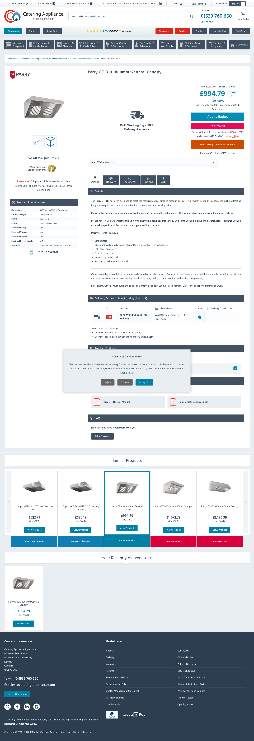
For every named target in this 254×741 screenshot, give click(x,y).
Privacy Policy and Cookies (191, 691)
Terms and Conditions (117, 677)
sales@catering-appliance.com (31, 684)
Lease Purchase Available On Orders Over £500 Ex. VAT (130, 3)
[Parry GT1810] (44, 107)
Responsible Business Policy (191, 684)
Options (125, 382)
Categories (13, 31)
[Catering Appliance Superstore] (33, 16)
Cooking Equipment (40, 58)
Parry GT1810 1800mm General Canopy (23, 603)
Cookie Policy (127, 372)
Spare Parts (52, 31)
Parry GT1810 (114, 58)
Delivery (111, 182)
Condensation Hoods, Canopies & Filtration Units (70, 58)
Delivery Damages (186, 664)
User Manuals (113, 704)
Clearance (164, 31)
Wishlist (228, 153)
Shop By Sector (185, 697)
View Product (34, 530)
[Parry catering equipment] (20, 75)
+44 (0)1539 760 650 (23, 678)
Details (95, 181)
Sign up (175, 3)
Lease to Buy (219, 31)
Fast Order (241, 31)
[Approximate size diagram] (50, 142)
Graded (182, 31)
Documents (130, 182)
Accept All (144, 382)
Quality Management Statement (122, 691)
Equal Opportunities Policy (191, 677)
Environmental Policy (117, 684)
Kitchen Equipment (22, 58)
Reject (108, 382)
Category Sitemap (115, 697)
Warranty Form (17, 3)
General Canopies (100, 58)
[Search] (191, 16)
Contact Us (183, 651)
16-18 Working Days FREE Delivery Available (137, 127)
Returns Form (44, 3)
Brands (32, 31)
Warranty (111, 664)
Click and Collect (185, 657)
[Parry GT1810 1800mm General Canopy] (23, 583)
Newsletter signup (17, 694)
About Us (111, 651)
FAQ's (163, 182)
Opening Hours (185, 704)
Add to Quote (218, 125)
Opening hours (207, 21)
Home (9, 58)
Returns (110, 671)
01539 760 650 (216, 16)
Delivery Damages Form (76, 3)
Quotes (199, 31)
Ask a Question (102, 436)
